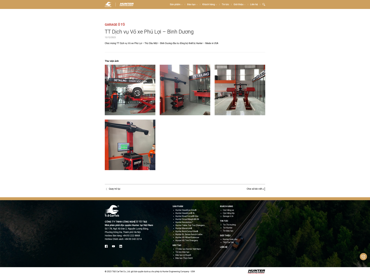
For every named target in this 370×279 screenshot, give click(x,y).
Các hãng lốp (229, 213)
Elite (196, 216)
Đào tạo (191, 4)
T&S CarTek (228, 242)
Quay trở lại (114, 188)
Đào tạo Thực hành (184, 258)
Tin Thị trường (229, 225)
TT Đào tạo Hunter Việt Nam (188, 249)
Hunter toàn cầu (230, 239)
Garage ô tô (228, 216)
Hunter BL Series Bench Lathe (188, 234)
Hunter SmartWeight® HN (187, 219)
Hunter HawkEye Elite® (186, 210)
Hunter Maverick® (183, 228)
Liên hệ (254, 4)
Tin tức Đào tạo (182, 252)
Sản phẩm (175, 4)
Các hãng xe (228, 210)
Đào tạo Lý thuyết (183, 255)
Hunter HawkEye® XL (185, 213)
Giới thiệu (238, 4)
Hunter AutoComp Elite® (186, 231)
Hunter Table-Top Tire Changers (190, 225)
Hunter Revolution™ (184, 222)
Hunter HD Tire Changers (186, 240)
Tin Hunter (227, 228)
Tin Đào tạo (228, 231)
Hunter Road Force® (184, 216)
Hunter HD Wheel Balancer (187, 237)
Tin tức (225, 4)
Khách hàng (208, 4)
